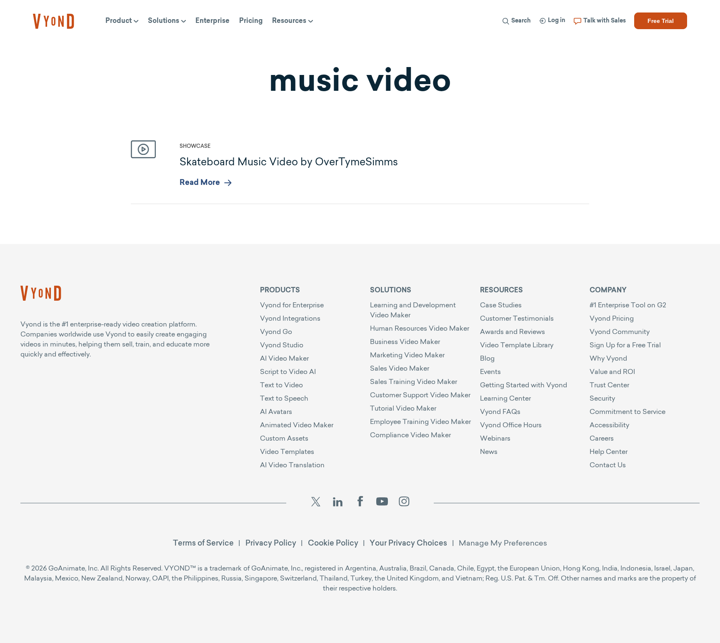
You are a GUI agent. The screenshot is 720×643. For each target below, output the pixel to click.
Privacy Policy (270, 543)
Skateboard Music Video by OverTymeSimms (289, 161)
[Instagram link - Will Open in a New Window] (404, 503)
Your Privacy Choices (408, 543)
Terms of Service (203, 543)
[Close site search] (675, 42)
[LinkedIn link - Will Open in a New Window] (338, 503)
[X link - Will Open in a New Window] (316, 503)
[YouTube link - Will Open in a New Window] (382, 503)
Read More (200, 183)
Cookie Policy (333, 543)
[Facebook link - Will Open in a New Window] (360, 503)
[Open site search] (364, 42)
